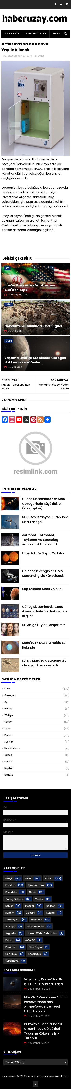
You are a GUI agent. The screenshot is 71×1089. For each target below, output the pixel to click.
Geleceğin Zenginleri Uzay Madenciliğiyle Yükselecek (43, 573)
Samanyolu (12, 919)
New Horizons (12, 748)
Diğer (41, 55)
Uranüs (8, 774)
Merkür (8, 761)
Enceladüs (34, 954)
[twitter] (61, 4)
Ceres (32, 892)
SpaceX (50, 906)
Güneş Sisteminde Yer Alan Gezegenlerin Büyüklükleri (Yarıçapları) (43, 504)
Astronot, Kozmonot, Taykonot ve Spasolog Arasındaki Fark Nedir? (40, 540)
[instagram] (67, 4)
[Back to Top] (35, 1084)
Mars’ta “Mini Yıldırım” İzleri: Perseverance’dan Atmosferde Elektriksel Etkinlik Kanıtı (45, 1004)
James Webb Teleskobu (42, 933)
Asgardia (10, 933)
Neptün (8, 768)
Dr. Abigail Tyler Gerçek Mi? (43, 625)
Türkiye (8, 715)
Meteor (29, 906)
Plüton (8, 735)
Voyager (10, 926)
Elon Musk (11, 954)
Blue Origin (35, 947)
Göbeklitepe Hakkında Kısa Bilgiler (33, 326)
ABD (7, 268)
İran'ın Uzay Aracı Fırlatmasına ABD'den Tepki (30, 287)
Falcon (9, 940)
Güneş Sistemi (14, 899)
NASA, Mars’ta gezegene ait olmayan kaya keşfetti (44, 663)
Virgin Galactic (35, 926)
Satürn (8, 721)
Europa (50, 912)
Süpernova (11, 960)
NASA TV (30, 940)
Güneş (8, 708)
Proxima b (11, 947)
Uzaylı (8, 878)
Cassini (30, 912)
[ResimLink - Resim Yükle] (35, 480)
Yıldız (7, 728)
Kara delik (11, 892)
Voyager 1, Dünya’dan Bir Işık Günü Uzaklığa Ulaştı (43, 981)
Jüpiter (8, 741)
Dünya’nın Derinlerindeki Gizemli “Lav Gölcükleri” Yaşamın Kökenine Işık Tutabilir (43, 1031)
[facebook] (55, 4)
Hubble (9, 912)
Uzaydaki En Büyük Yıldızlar (43, 553)
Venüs (8, 755)
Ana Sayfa (12, 33)
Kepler (9, 906)
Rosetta (10, 885)
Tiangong (36, 919)
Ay (5, 702)
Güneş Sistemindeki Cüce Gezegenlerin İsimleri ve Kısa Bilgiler (44, 611)
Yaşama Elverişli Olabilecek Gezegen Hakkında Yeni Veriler (35, 360)
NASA (28, 878)
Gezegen (10, 695)
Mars (56, 33)
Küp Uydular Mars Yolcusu (42, 589)
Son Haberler (36, 33)
